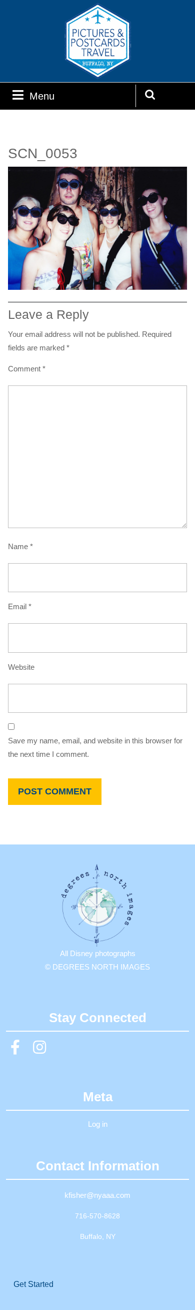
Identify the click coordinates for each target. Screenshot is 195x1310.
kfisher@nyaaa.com (97, 1195)
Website (21, 667)
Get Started (34, 1284)
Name (20, 546)
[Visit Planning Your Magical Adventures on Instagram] (39, 1050)
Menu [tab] (42, 96)
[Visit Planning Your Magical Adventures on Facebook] (15, 1050)
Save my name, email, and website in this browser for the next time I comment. (95, 747)
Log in (98, 1124)
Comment (27, 368)
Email (20, 606)
